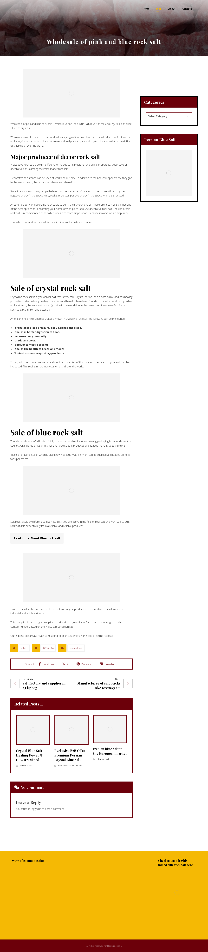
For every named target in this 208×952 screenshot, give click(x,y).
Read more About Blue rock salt (37, 538)
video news (77, 765)
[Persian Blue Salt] (169, 173)
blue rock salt (76, 648)
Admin (24, 648)
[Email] (110, 925)
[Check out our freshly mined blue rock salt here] (177, 893)
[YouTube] (104, 925)
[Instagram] (97, 925)
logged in (36, 809)
